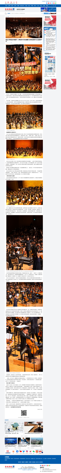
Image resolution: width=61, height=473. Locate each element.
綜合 (29, 5)
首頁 (6, 5)
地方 (41, 5)
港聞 (9, 5)
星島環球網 (49, 458)
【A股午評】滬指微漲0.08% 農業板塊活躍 (27, 13)
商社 (35, 5)
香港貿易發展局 (16, 458)
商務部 (12, 458)
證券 (15, 5)
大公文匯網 (44, 458)
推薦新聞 (6, 420)
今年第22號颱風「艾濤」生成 (50, 36)
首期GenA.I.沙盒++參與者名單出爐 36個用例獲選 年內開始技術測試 (50, 47)
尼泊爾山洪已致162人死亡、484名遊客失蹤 (50, 43)
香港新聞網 (54, 458)
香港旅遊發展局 (22, 458)
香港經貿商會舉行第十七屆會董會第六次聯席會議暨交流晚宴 (50, 49)
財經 (12, 5)
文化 (38, 5)
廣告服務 (47, 1)
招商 (44, 5)
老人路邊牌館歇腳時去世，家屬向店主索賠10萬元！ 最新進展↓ (50, 35)
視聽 (18, 5)
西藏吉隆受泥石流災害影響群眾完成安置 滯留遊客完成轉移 (50, 41)
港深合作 (22, 5)
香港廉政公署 (33, 458)
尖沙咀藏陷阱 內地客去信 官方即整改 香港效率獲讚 (50, 33)
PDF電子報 (51, 1)
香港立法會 (28, 458)
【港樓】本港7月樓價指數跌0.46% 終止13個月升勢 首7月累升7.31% (50, 45)
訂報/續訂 (43, 1)
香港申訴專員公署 (39, 458)
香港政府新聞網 (7, 458)
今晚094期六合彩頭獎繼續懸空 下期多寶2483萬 (50, 31)
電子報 (55, 1)
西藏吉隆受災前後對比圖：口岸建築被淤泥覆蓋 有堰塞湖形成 (50, 39)
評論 (26, 5)
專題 (47, 5)
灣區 (32, 5)
